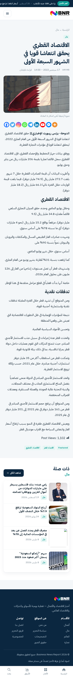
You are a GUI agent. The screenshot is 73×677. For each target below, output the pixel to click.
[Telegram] (30, 124)
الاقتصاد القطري (33, 447)
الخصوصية (17, 636)
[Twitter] (12, 124)
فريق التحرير (17, 631)
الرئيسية (65, 29)
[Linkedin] (36, 124)
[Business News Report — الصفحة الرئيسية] (59, 13)
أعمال (66, 625)
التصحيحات (40, 636)
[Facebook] (6, 124)
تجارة (66, 642)
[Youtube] (42, 124)
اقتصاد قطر (49, 447)
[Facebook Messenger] (48, 124)
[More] (54, 124)
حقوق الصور (40, 642)
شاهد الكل (15, 473)
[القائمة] (7, 13)
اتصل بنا (19, 625)
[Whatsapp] (24, 124)
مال (57, 29)
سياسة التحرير (39, 631)
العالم (66, 636)
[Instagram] (18, 124)
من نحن (42, 625)
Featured (63, 447)
